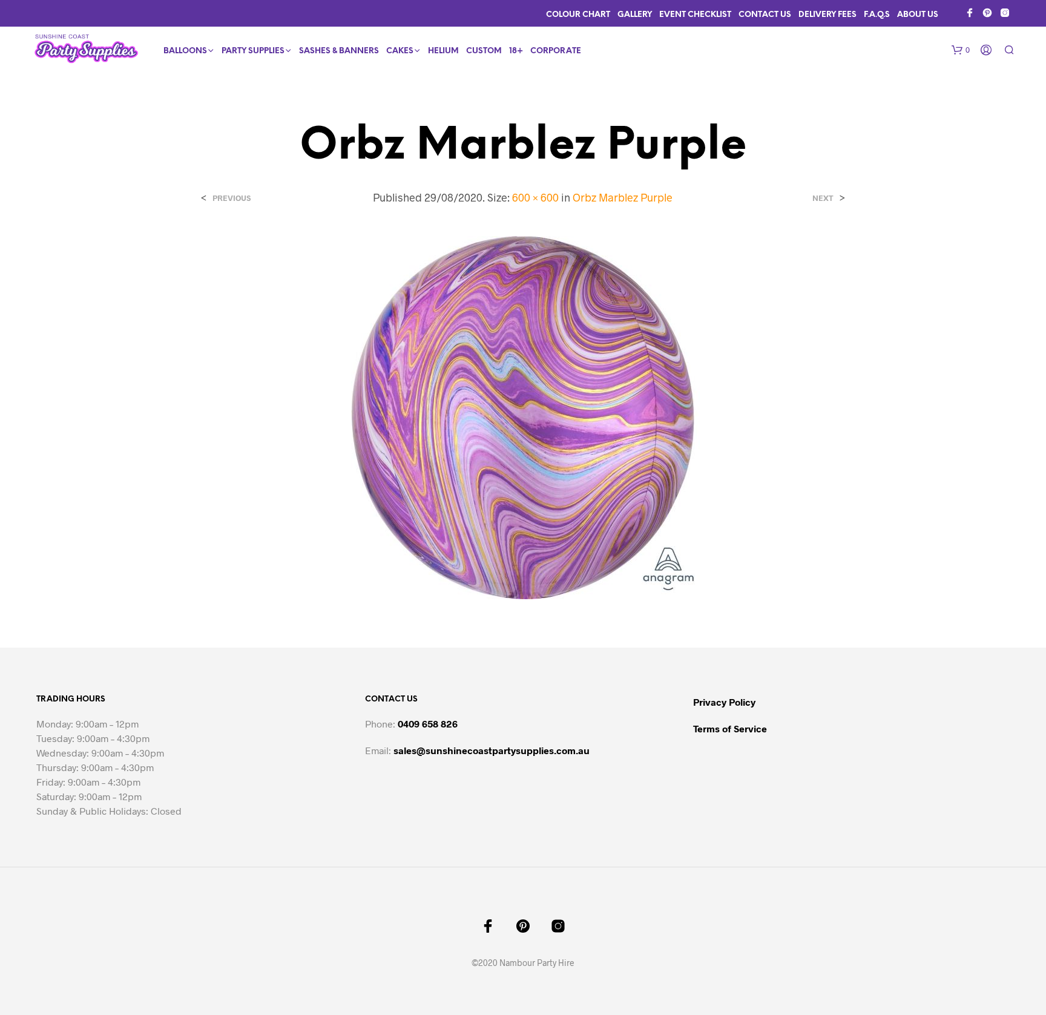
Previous (231, 198)
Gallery (634, 15)
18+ (516, 51)
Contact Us (764, 15)
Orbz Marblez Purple (623, 197)
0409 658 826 (428, 723)
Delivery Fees (827, 15)
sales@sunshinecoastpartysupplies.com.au (491, 750)
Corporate (555, 51)
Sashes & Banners (339, 51)
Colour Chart (578, 15)
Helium (443, 51)
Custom (484, 51)
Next (823, 198)
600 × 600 (535, 197)
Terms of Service (730, 728)
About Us (917, 15)
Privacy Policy (724, 702)
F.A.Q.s (877, 15)
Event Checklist (695, 15)
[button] (961, 50)
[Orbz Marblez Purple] (523, 416)
